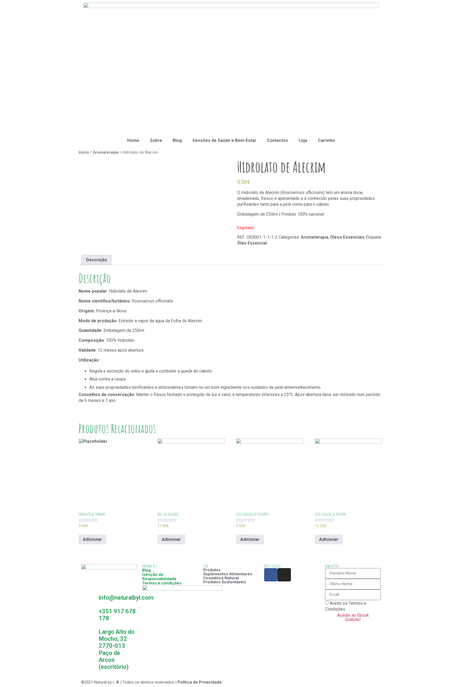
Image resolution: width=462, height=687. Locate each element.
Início (84, 152)
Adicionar (92, 539)
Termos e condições (161, 583)
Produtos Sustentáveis (224, 582)
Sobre (156, 140)
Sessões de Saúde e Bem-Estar (224, 140)
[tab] (96, 260)
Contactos (277, 140)
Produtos (212, 570)
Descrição (96, 259)
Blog (177, 140)
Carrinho (326, 140)
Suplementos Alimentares (227, 574)
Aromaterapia (106, 152)
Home (133, 140)
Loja (303, 140)
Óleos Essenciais (347, 237)
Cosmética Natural (221, 578)
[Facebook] (271, 574)
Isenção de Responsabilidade (159, 576)
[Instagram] (284, 574)
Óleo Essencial (252, 243)
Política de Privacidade (200, 682)
